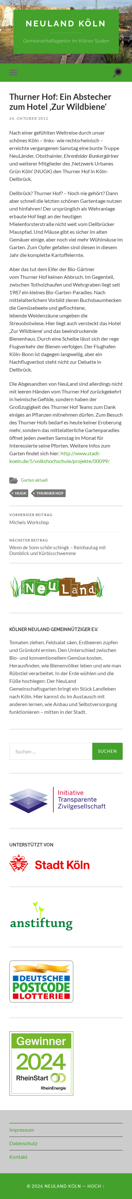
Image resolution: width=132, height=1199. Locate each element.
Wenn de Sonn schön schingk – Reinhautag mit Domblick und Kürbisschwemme (57, 547)
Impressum (21, 1130)
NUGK (20, 493)
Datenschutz (23, 1143)
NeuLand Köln (66, 23)
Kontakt (18, 1157)
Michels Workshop (31, 519)
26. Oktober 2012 (28, 118)
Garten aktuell (34, 480)
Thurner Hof (50, 493)
